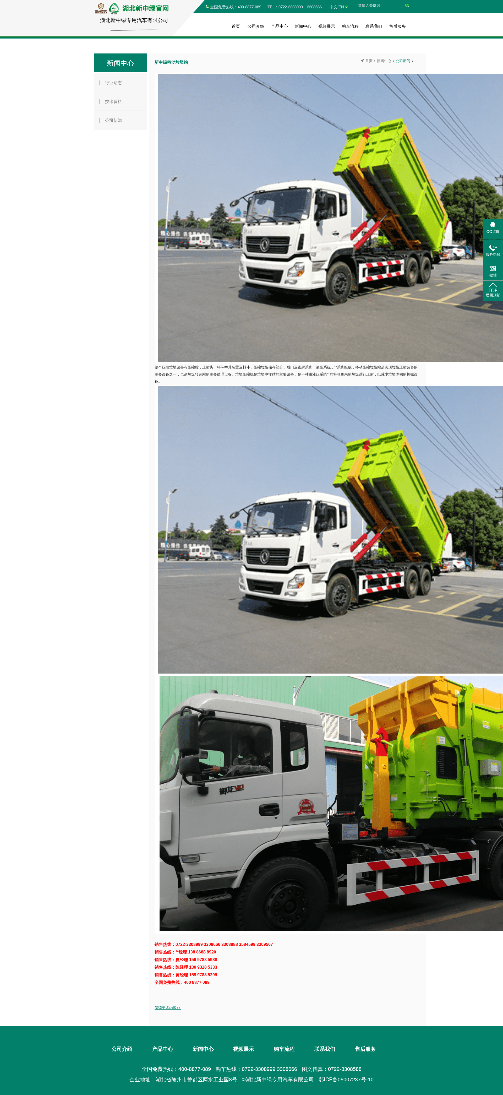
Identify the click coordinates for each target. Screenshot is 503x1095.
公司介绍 (256, 26)
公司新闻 (113, 120)
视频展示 (326, 26)
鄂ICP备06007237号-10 (346, 1079)
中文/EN (337, 6)
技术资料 (113, 101)
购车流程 (350, 26)
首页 (236, 26)
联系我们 (373, 26)
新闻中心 (303, 26)
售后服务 (397, 26)
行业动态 (113, 82)
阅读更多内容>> (168, 1007)
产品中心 (279, 26)
